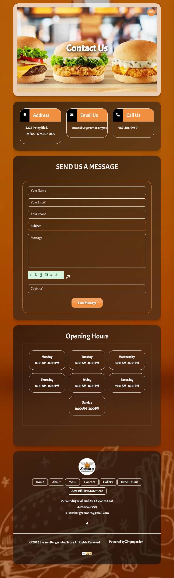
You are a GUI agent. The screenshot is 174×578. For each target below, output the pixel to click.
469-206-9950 (87, 507)
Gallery (108, 482)
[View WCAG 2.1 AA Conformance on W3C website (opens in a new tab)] (87, 554)
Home (40, 482)
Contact (89, 482)
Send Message (87, 303)
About (56, 482)
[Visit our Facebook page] (87, 522)
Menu (72, 482)
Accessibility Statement (87, 491)
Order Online (129, 482)
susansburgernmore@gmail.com (87, 513)
